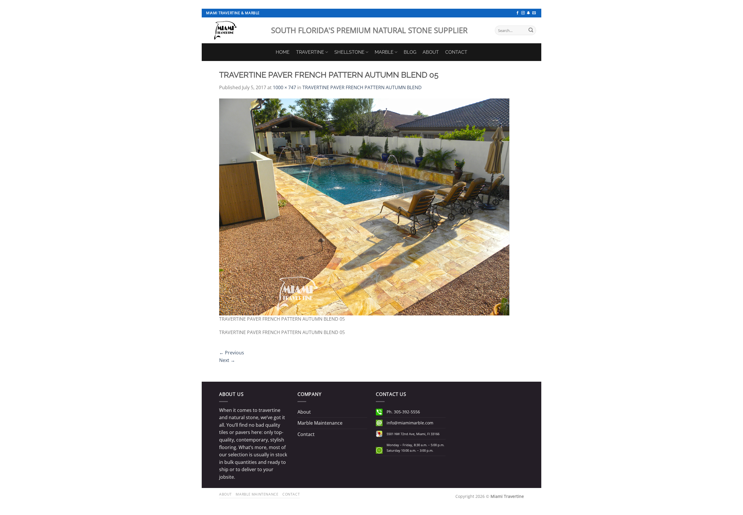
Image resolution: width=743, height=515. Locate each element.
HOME (283, 52)
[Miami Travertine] (234, 30)
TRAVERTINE (310, 52)
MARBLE (384, 52)
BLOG (410, 52)
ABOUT (431, 52)
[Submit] (531, 30)
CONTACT (456, 52)
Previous (231, 352)
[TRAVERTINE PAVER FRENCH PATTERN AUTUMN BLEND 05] (364, 206)
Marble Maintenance (319, 423)
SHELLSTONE (349, 52)
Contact (306, 434)
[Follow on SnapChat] (528, 13)
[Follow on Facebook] (517, 13)
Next (227, 360)
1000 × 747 (284, 87)
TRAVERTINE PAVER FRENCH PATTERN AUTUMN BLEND (362, 87)
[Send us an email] (534, 13)
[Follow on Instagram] (523, 13)
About (304, 412)
